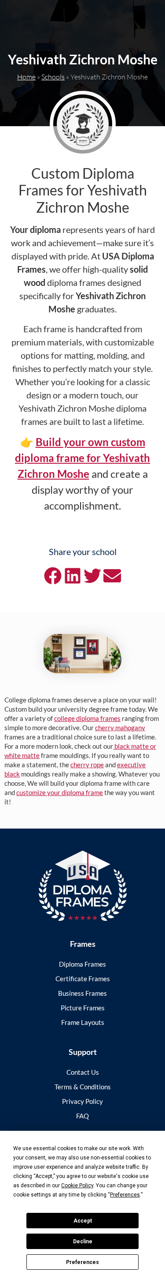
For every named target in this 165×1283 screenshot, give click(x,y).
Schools (53, 76)
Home (26, 76)
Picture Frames (83, 1008)
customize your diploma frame (59, 792)
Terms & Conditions (83, 1087)
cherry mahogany (120, 728)
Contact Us (82, 1072)
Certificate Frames (82, 979)
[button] (53, 575)
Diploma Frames (82, 964)
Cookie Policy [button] (77, 1185)
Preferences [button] (125, 1195)
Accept (82, 1221)
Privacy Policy (82, 1101)
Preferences (82, 1262)
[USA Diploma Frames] (83, 886)
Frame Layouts (82, 1022)
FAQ (82, 1116)
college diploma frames (87, 718)
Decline (82, 1241)
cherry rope (87, 765)
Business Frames (82, 993)
